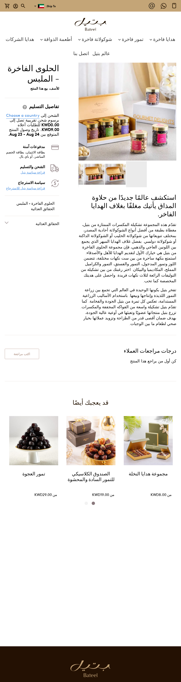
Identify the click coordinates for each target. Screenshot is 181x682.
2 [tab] (87, 503)
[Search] (23, 5)
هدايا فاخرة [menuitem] (164, 39)
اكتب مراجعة (22, 354)
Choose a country (23, 115)
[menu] (90, 46)
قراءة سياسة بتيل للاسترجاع (25, 188)
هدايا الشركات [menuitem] (20, 39)
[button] (15, 6)
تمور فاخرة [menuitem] (133, 39)
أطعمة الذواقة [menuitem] (58, 39)
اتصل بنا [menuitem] (81, 53)
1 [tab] (94, 503)
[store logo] (90, 25)
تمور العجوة (33, 474)
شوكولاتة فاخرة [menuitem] (97, 39)
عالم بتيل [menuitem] (101, 53)
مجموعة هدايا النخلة (148, 474)
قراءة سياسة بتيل (33, 172)
